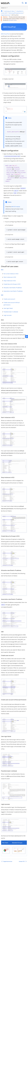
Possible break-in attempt (11, 312)
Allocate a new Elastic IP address (13, 287)
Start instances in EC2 (10, 277)
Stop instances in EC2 (10, 280)
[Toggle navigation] (25, 3)
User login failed (8, 308)
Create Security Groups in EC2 (12, 284)
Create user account (9, 299)
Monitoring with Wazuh (9, 11)
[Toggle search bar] (22, 3)
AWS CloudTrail (5, 34)
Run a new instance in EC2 (11, 273)
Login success (7, 315)
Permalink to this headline (16, 27)
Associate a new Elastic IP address (13, 291)
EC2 (2, 270)
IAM (2, 295)
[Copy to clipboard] (24, 131)
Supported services (5, 15)
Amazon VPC (22, 861)
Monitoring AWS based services (16, 13)
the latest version (13, 20)
